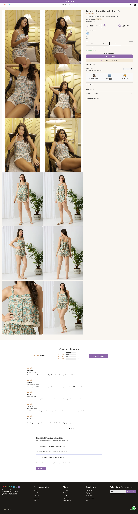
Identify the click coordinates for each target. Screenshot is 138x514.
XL (92, 47)
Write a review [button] (98, 356)
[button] (127, 4)
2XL (104, 47)
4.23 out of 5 (43, 355)
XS (92, 43)
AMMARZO (9, 509)
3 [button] (69, 428)
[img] (30, 368)
